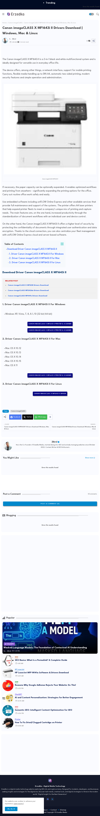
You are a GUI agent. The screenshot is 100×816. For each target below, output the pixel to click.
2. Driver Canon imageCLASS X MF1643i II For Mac (34, 258)
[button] (91, 14)
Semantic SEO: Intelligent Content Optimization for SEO (43, 710)
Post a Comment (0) (50, 504)
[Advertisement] (46, 50)
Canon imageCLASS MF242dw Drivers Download (28, 290)
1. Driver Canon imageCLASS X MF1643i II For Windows (36, 254)
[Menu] (3, 14)
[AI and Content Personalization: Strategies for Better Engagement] (7, 698)
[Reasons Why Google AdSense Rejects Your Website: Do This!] (7, 685)
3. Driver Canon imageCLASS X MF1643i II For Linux (34, 262)
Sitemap (63, 810)
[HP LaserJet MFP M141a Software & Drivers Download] (7, 673)
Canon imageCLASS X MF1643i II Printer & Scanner (50, 324)
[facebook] (47, 799)
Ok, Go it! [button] (11, 809)
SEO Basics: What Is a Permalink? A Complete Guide (41, 660)
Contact (53, 810)
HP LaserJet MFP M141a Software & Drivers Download (42, 673)
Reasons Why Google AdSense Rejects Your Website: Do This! (45, 685)
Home (4, 23)
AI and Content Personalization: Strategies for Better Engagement (49, 698)
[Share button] (50, 417)
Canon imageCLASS (15, 23)
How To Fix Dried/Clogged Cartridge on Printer (38, 723)
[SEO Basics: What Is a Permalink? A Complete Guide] (7, 660)
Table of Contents (14, 244)
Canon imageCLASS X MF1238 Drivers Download (28, 285)
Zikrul (54, 442)
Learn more (18, 804)
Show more (89, 458)
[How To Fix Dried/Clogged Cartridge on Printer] (7, 722)
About (45, 810)
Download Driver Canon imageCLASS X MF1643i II (32, 249)
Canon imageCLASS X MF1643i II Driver (50, 393)
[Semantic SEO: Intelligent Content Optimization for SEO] (7, 710)
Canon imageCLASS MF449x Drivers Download (27, 296)
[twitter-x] (52, 799)
